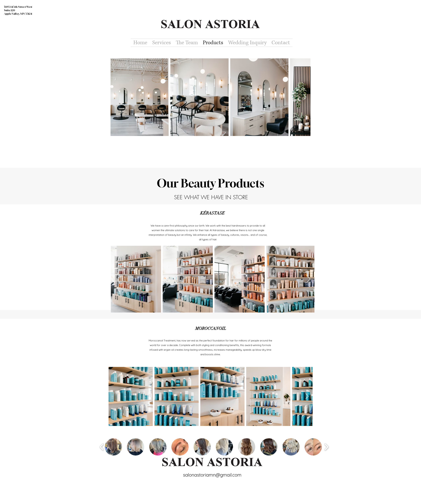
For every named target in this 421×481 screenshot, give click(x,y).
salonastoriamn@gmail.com (212, 475)
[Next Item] (305, 97)
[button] (113, 447)
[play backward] (102, 447)
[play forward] (326, 447)
